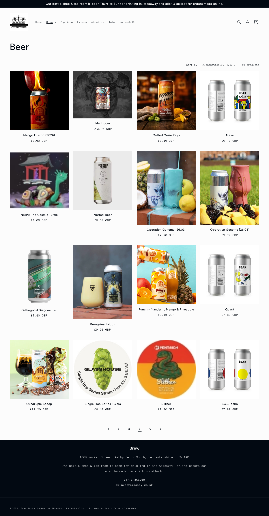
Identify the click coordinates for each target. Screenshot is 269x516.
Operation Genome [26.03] (166, 230)
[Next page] (160, 429)
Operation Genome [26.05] (229, 230)
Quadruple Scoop (39, 404)
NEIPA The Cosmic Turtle (39, 215)
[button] (51, 22)
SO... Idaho (230, 404)
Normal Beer (103, 215)
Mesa (230, 135)
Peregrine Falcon (102, 324)
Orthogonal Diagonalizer (39, 310)
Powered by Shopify (49, 508)
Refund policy (75, 508)
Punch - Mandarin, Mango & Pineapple (166, 309)
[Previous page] (108, 429)
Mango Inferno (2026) (39, 135)
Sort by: (192, 64)
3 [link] (140, 428)
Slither (166, 404)
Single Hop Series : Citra (103, 404)
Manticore (102, 123)
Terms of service (125, 508)
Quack (230, 309)
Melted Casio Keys (166, 135)
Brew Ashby (28, 508)
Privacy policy (99, 508)
